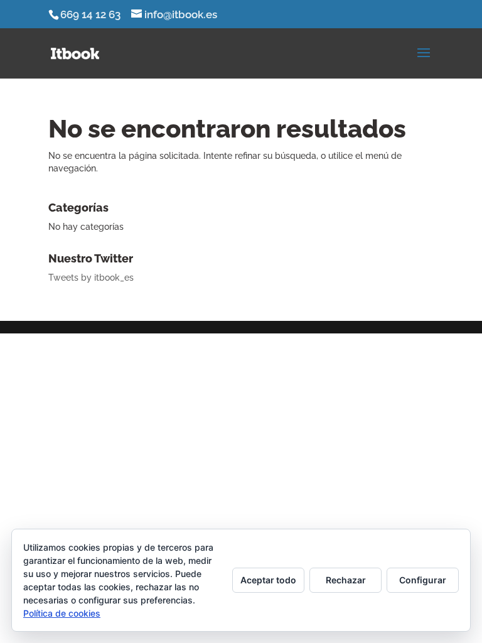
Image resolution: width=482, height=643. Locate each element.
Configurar (422, 580)
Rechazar (346, 580)
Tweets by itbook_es (91, 278)
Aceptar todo (268, 580)
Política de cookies (61, 613)
